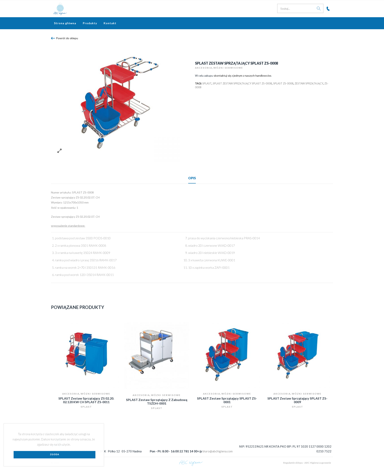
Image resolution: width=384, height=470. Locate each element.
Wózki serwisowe (228, 67)
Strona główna (65, 23)
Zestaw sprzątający (309, 83)
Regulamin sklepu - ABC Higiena (300, 462)
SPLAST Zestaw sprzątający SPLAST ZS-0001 (227, 400)
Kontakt (110, 23)
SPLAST (207, 83)
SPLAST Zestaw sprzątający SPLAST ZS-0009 (297, 400)
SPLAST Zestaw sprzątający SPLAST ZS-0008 (242, 83)
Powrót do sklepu (67, 38)
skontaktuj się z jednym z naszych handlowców (242, 75)
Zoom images (59, 150)
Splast (86, 406)
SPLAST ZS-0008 (283, 83)
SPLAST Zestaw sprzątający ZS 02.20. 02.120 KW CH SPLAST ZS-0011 (86, 400)
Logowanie (325, 462)
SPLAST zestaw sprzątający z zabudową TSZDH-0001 (156, 401)
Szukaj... (319, 8)
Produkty (90, 23)
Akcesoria (203, 67)
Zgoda (54, 454)
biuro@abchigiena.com (218, 451)
